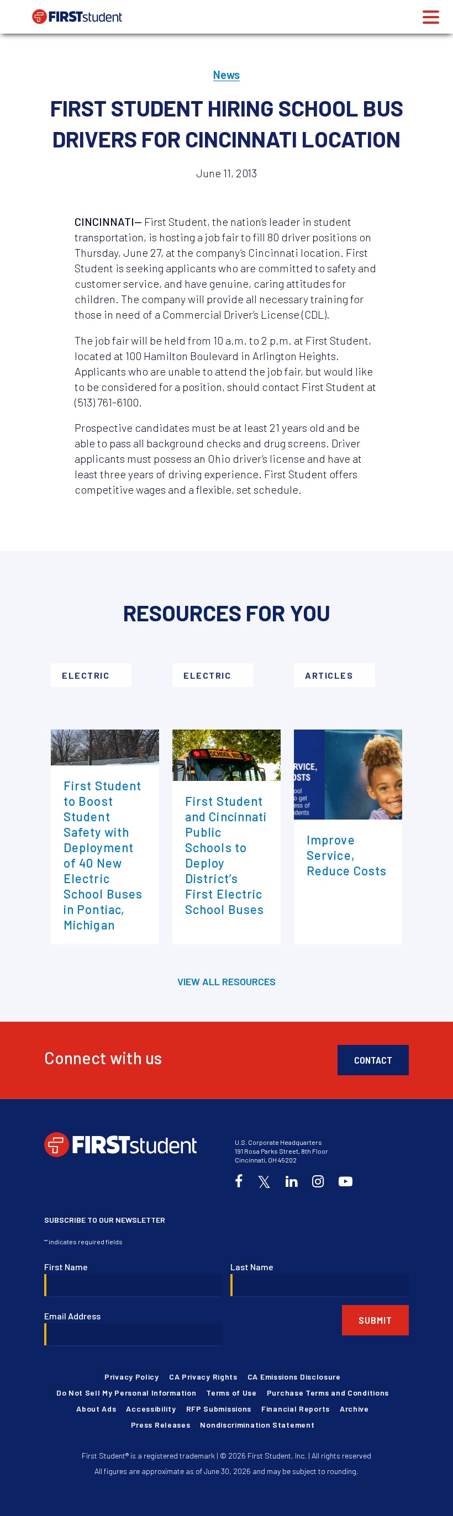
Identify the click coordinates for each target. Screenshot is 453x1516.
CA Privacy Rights (203, 1376)
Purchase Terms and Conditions (328, 1392)
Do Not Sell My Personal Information (126, 1392)
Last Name (251, 1266)
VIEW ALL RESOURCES (226, 981)
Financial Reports (295, 1408)
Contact (373, 1060)
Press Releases (161, 1424)
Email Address (72, 1316)
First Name (66, 1266)
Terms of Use (231, 1392)
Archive (354, 1408)
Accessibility (151, 1408)
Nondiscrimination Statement (257, 1424)
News (226, 74)
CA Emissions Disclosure (294, 1376)
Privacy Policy (131, 1376)
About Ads (96, 1408)
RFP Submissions (219, 1408)
